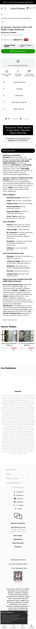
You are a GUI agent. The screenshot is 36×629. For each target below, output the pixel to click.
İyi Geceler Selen (14, 436)
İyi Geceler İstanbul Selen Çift (16, 397)
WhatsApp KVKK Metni (18, 559)
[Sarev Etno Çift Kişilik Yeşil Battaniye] (27, 336)
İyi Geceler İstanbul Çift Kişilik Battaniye (21, 422)
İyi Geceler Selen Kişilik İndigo (24, 447)
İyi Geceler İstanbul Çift (25, 417)
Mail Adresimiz (18, 543)
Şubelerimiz (18, 539)
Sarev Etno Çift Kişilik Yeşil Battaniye (26, 344)
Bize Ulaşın (18, 535)
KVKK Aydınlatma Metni (19, 568)
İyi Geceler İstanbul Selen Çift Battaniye (21, 407)
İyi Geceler (4, 395)
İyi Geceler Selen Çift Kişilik (11, 438)
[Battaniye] (6, 14)
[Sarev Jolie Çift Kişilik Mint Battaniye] (9, 336)
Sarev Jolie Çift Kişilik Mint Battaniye (9, 344)
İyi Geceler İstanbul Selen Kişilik (11, 409)
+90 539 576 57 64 (18, 527)
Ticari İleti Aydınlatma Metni (18, 564)
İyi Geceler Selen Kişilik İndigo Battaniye (14, 448)
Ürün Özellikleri (8, 150)
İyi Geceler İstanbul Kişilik (18, 428)
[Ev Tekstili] (4, 14)
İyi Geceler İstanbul (15, 395)
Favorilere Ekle (15, 332)
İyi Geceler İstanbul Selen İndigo (20, 414)
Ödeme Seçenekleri (9, 320)
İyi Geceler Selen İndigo (24, 450)
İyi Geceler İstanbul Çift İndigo (11, 424)
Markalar (18, 547)
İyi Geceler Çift (21, 453)
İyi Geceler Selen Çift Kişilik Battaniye (20, 441)
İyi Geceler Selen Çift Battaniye (23, 445)
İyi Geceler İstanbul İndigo (17, 433)
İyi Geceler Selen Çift (27, 436)
